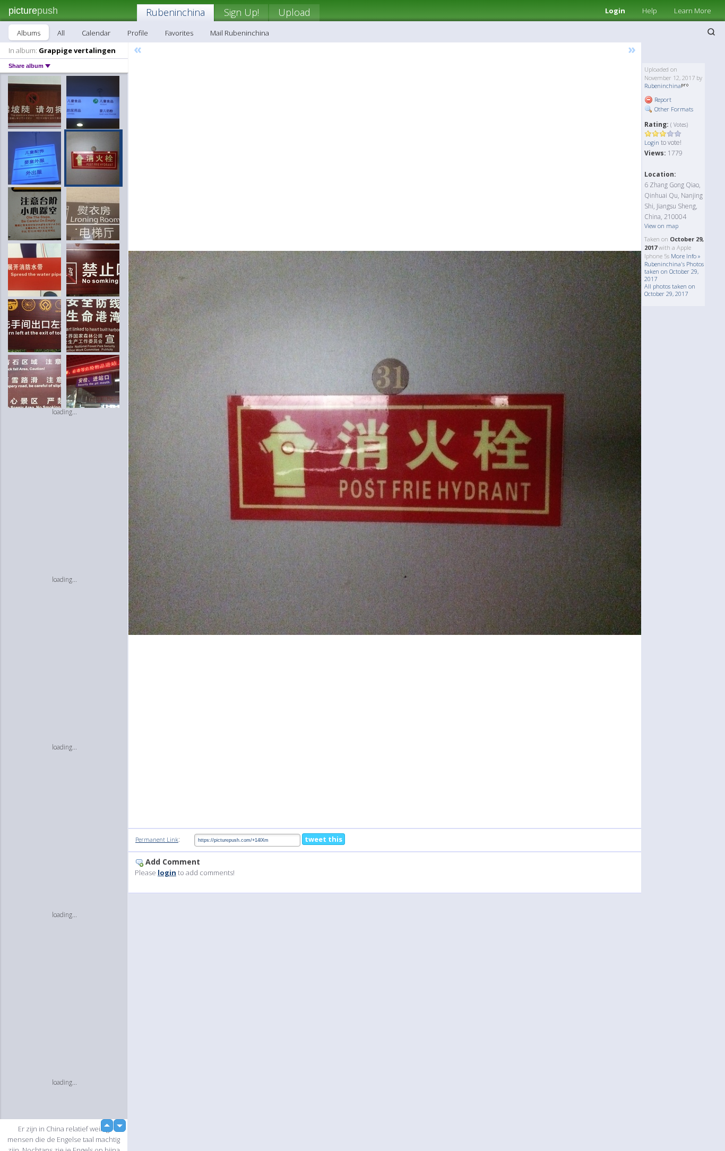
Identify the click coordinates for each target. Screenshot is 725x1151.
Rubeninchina (175, 12)
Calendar (96, 33)
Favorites (179, 33)
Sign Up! (241, 12)
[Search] (711, 31)
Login (615, 10)
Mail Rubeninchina (239, 33)
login (167, 872)
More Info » (686, 256)
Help (649, 10)
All (61, 33)
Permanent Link (156, 839)
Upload (294, 12)
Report (662, 99)
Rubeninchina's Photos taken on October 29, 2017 (674, 271)
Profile (137, 33)
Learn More (692, 10)
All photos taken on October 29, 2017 (669, 290)
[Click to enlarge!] (384, 443)
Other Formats (673, 109)
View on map (661, 226)
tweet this (323, 839)
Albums (28, 33)
